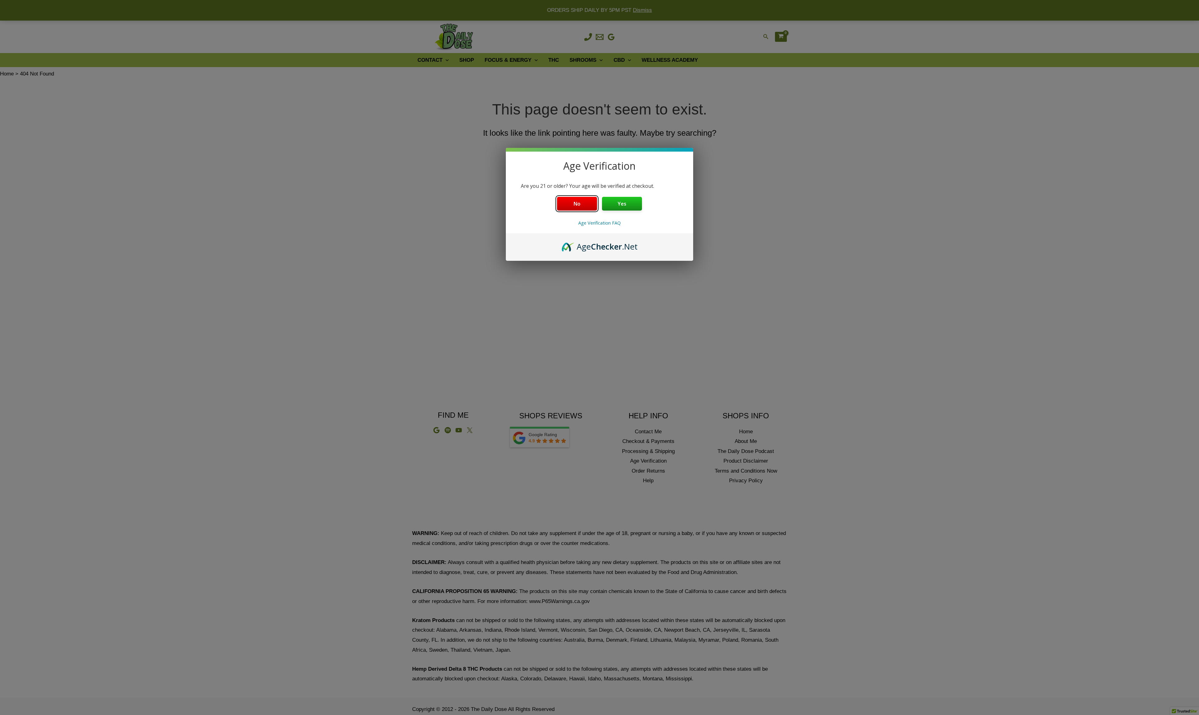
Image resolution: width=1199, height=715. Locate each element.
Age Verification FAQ (599, 223)
